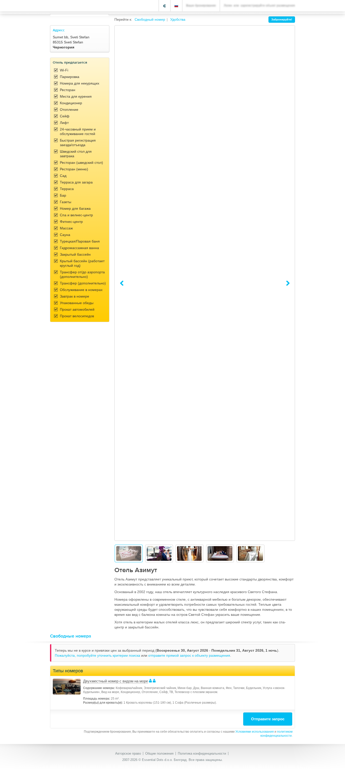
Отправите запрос (267, 719)
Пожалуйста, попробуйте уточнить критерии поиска (98, 655)
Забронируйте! (281, 19)
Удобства (177, 19)
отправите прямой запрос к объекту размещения (189, 655)
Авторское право (128, 753)
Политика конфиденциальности (202, 753)
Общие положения (159, 753)
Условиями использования (254, 731)
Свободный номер (150, 19)
